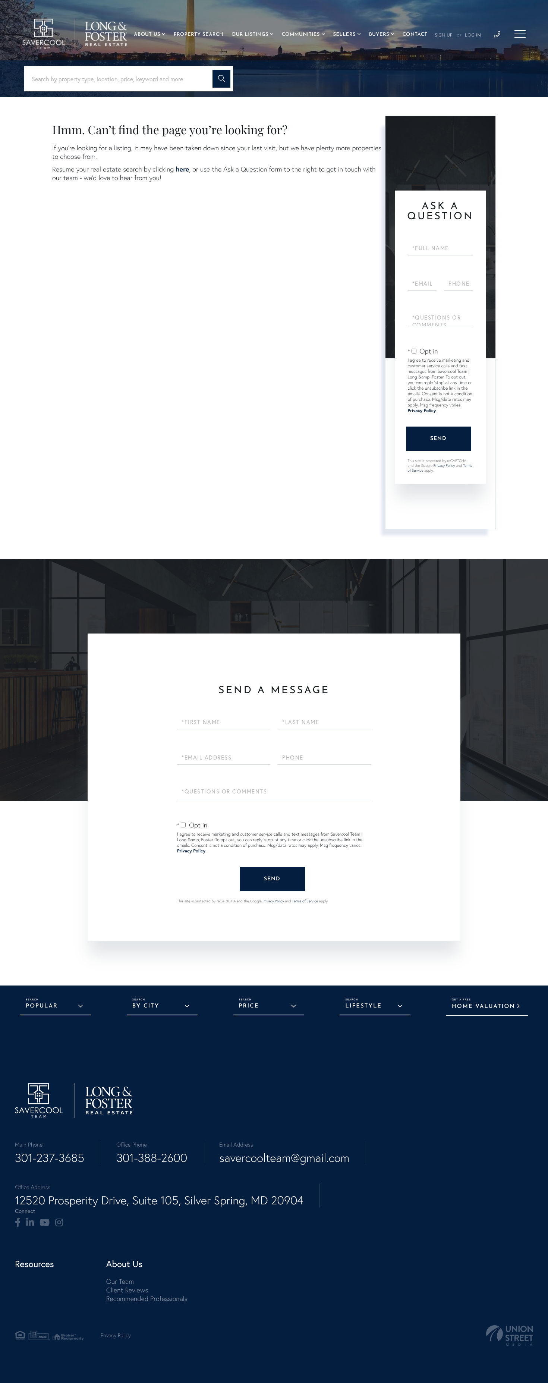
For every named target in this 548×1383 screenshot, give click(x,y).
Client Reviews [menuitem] (127, 1290)
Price (249, 1006)
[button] (221, 79)
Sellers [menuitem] (344, 34)
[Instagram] (59, 1222)
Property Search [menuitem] (198, 34)
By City (145, 1006)
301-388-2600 (151, 1158)
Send (438, 438)
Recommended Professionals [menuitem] (147, 1298)
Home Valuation (483, 1006)
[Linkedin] (30, 1222)
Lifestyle (363, 1006)
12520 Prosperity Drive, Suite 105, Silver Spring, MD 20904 (159, 1200)
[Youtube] (45, 1222)
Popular (42, 1006)
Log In (473, 35)
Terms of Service (305, 901)
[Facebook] (18, 1222)
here (182, 168)
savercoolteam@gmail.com (284, 1158)
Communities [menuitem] (301, 34)
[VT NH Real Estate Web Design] (509, 1335)
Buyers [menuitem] (379, 34)
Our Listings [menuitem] (250, 34)
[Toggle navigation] (520, 34)
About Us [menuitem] (147, 34)
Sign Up (444, 35)
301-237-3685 (49, 1158)
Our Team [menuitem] (120, 1281)
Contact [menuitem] (415, 34)
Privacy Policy (422, 411)
